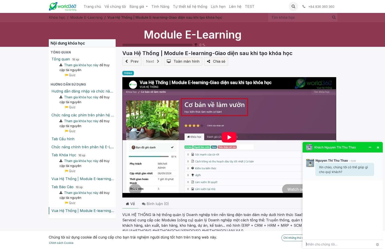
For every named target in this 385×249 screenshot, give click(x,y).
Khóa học (57, 17)
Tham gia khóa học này (81, 65)
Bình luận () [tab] (157, 204)
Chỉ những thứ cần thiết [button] (298, 237)
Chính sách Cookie (61, 243)
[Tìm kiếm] (333, 17)
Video (128, 73)
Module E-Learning (193, 34)
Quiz (72, 75)
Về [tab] (132, 204)
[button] (293, 6)
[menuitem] (92, 6)
